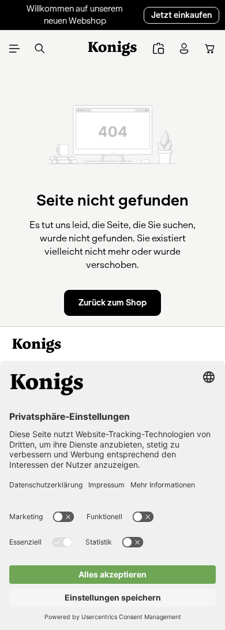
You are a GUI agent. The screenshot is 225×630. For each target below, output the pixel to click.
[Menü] (14, 48)
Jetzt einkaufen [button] (181, 15)
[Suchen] (39, 48)
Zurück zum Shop (112, 302)
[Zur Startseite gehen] (113, 48)
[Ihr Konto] (184, 48)
